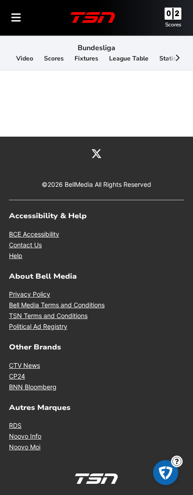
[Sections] (16, 17)
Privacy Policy (29, 294)
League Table (129, 58)
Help (15, 255)
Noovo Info (25, 436)
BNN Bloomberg (33, 387)
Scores (173, 24)
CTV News (24, 365)
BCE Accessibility (34, 234)
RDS (15, 425)
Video (24, 58)
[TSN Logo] (92, 17)
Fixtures (86, 58)
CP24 (17, 376)
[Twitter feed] (96, 152)
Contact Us (25, 245)
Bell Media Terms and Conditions (57, 305)
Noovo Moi (24, 447)
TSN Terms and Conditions (48, 315)
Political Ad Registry (38, 326)
